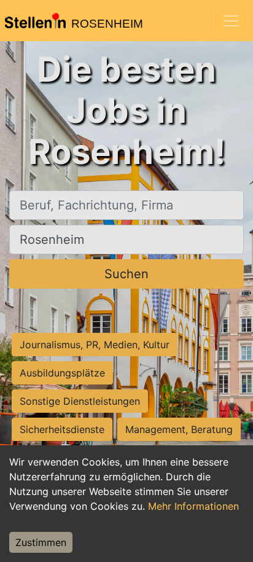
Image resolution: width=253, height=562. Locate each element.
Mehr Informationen (193, 506)
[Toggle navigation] (231, 21)
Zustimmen (40, 542)
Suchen (126, 274)
